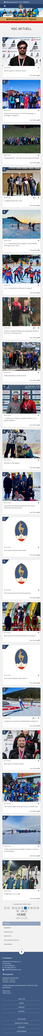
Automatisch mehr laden (22, 904)
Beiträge (21, 1027)
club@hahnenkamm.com (12, 970)
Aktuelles (7, 924)
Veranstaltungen (21, 1023)
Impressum (6, 991)
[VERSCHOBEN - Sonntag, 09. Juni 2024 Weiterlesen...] (21, 224)
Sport (21, 1003)
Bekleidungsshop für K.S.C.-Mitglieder (17, 2)
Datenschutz (6, 993)
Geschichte (7, 936)
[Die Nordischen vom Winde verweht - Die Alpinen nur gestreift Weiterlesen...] (21, 181)
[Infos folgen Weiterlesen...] (21, 531)
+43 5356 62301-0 (10, 968)
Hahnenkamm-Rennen (11, 940)
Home (21, 914)
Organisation (8, 932)
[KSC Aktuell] (4, 39)
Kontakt (21, 1011)
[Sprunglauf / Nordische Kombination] (4, 126)
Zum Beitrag (34, 75)
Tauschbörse (8, 944)
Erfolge (21, 1007)
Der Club (21, 917)
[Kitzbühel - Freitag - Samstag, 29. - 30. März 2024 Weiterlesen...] (21, 269)
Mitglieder (7, 928)
